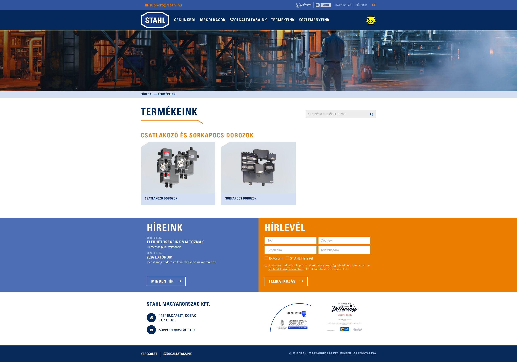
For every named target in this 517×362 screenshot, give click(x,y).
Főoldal (147, 94)
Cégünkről (185, 20)
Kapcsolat (343, 5)
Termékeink (283, 20)
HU (374, 5)
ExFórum (276, 258)
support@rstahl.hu (165, 5)
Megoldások (213, 20)
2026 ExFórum (160, 258)
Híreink (361, 5)
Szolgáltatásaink (248, 20)
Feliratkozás (283, 282)
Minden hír (163, 282)
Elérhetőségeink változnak (175, 242)
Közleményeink (314, 20)
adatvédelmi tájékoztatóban (285, 269)
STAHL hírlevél (301, 258)
